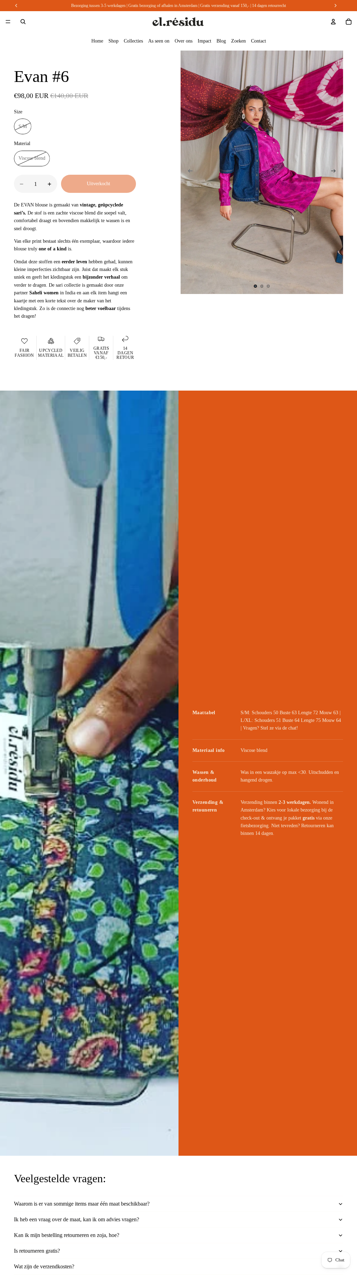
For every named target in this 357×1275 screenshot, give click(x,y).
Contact (258, 41)
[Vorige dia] (188, 172)
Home (97, 41)
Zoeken (238, 41)
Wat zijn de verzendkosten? (44, 1266)
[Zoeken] (23, 21)
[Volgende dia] (335, 172)
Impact (204, 41)
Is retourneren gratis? (37, 1251)
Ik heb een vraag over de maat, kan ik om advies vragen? (76, 1219)
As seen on (158, 41)
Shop (113, 41)
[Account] (333, 21)
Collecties (133, 41)
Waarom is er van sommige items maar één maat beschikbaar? (82, 1204)
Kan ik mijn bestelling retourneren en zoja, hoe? (66, 1235)
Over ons (183, 41)
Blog (221, 41)
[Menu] (8, 22)
